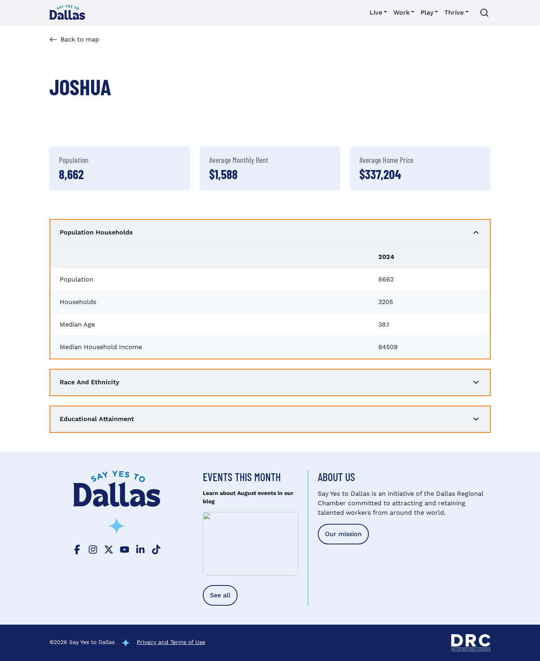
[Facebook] (77, 549)
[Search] (484, 12)
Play (427, 12)
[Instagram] (93, 549)
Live (376, 12)
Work (401, 12)
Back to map (79, 39)
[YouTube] (124, 549)
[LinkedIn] (140, 549)
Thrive (454, 12)
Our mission (343, 534)
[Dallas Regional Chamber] (471, 643)
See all (220, 595)
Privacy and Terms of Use (171, 642)
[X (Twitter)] (108, 549)
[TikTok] (156, 549)
